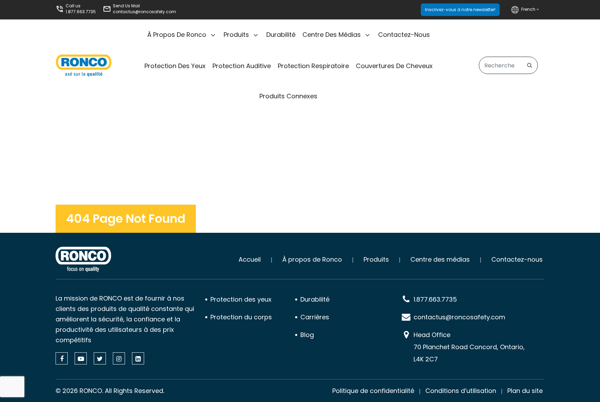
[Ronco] (83, 259)
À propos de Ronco (176, 34)
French (528, 9)
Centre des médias (331, 34)
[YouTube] (81, 358)
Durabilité (280, 34)
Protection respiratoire (313, 65)
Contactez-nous (404, 34)
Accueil (250, 259)
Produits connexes (288, 96)
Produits (236, 34)
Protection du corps (241, 317)
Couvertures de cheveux (394, 65)
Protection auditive (241, 65)
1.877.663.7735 (81, 12)
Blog (307, 334)
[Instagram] (119, 358)
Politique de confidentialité (373, 390)
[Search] (530, 65)
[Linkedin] (138, 358)
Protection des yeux (175, 65)
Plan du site (525, 390)
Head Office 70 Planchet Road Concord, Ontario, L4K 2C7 (469, 346)
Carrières (314, 317)
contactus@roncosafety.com (144, 12)
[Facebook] (62, 358)
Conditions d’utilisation (460, 390)
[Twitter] (100, 358)
